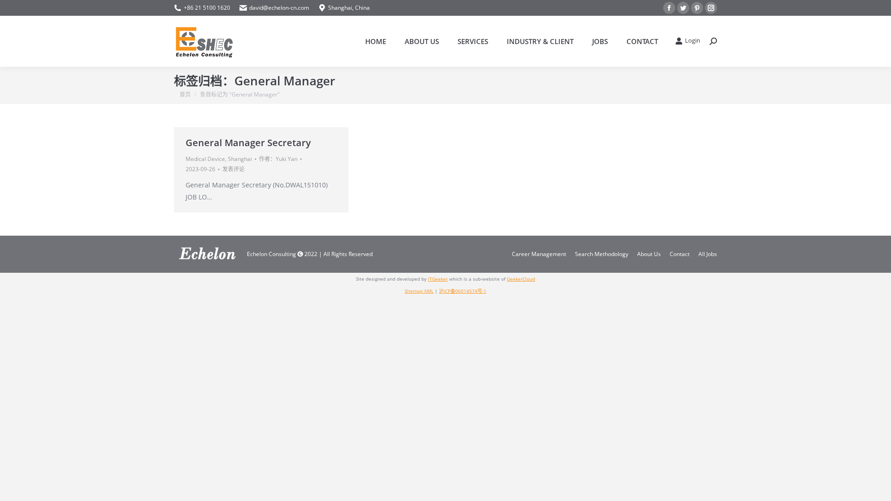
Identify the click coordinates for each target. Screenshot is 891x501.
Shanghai (240, 159)
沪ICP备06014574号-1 (462, 291)
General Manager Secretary (248, 142)
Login (692, 41)
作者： (278, 159)
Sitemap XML (419, 291)
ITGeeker (438, 279)
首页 (185, 94)
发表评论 (233, 169)
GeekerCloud (521, 279)
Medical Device (205, 159)
